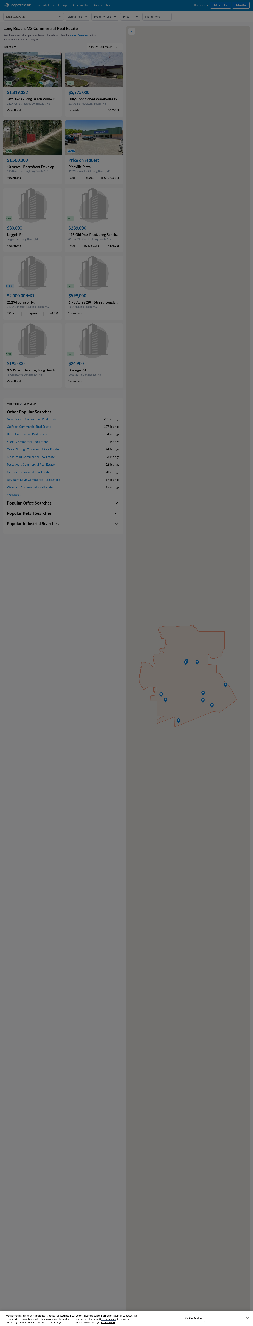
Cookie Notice (108, 1322)
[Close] (247, 1318)
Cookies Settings (193, 1318)
